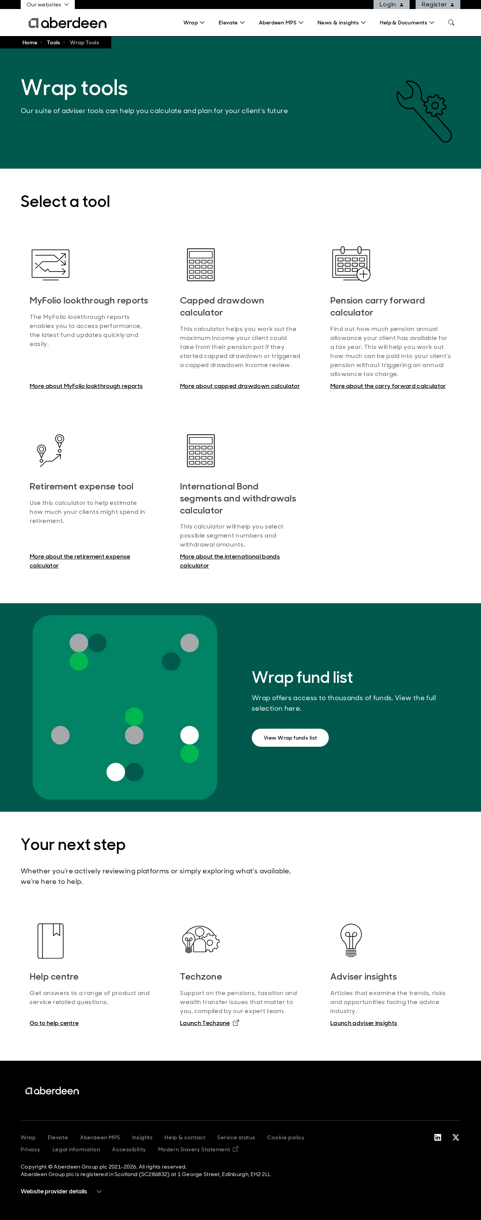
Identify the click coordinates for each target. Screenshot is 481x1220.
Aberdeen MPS (100, 1137)
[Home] (53, 1090)
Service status (236, 1137)
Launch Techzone (209, 1023)
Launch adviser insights (363, 1023)
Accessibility (129, 1149)
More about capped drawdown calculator (240, 386)
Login (388, 4)
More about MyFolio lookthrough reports (86, 386)
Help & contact (185, 1137)
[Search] (451, 22)
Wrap (28, 1137)
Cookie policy (285, 1137)
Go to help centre (54, 1023)
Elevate (58, 1137)
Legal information (76, 1149)
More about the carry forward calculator (388, 386)
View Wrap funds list (290, 737)
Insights (142, 1137)
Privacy (31, 1149)
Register (434, 4)
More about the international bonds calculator (230, 561)
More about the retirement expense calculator (80, 561)
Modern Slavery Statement (198, 1149)
